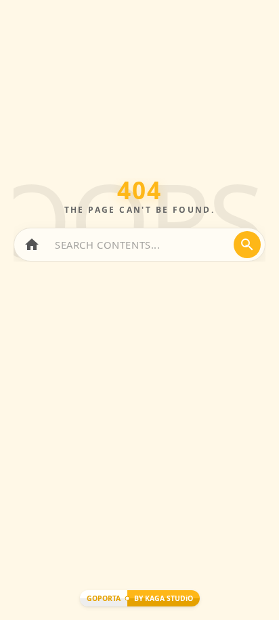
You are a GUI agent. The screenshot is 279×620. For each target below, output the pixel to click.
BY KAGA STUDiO (163, 598)
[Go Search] (247, 244)
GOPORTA (104, 598)
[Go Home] (31, 244)
